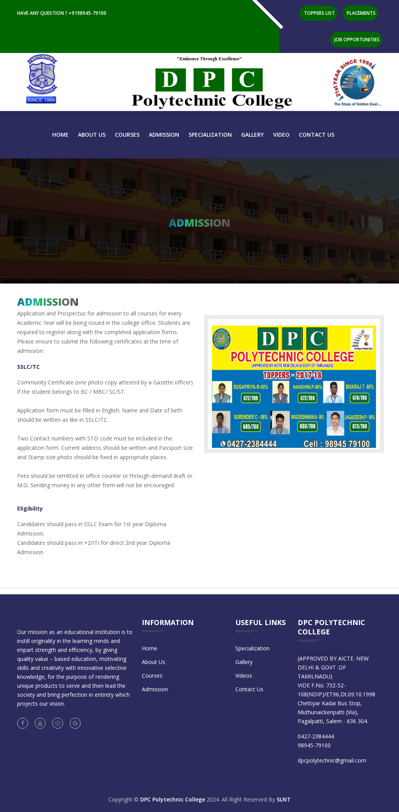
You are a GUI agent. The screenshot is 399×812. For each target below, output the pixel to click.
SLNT (284, 799)
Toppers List (319, 13)
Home (60, 134)
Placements (361, 13)
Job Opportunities (357, 39)
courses (127, 134)
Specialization (210, 134)
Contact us (316, 134)
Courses (152, 675)
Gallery (252, 134)
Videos (243, 675)
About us (92, 134)
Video (281, 134)
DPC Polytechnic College (172, 799)
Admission (164, 134)
